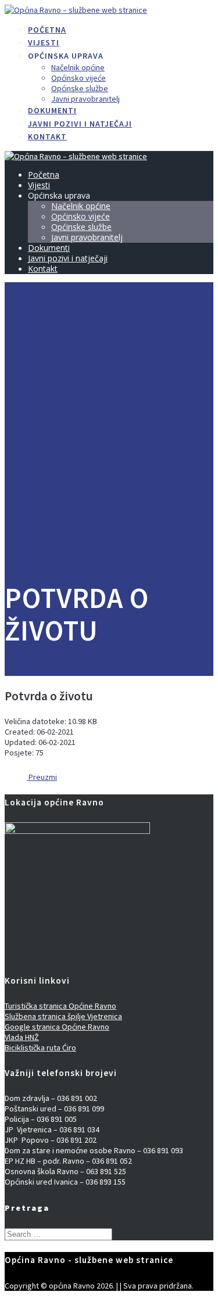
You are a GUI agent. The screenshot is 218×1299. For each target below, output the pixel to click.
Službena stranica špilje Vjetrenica (63, 1016)
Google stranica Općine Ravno (57, 1026)
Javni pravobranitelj (85, 98)
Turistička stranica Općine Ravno (60, 1006)
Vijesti (43, 42)
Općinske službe (79, 88)
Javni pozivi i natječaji (80, 123)
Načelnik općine (78, 67)
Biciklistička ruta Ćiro (40, 1047)
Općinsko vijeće (78, 78)
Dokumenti (52, 110)
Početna (47, 29)
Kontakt (47, 136)
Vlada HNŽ (22, 1037)
